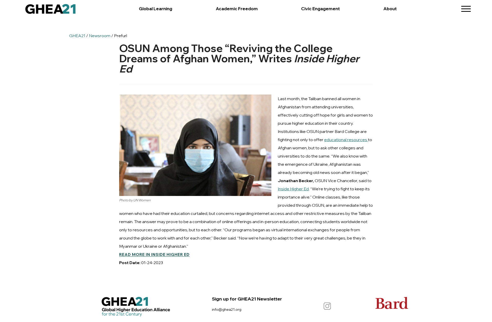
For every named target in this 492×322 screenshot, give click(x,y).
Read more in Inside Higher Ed (154, 254)
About (390, 8)
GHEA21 (77, 35)
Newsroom (99, 35)
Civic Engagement (320, 8)
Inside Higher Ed (293, 188)
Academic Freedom (237, 8)
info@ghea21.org (226, 309)
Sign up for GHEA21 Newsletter (247, 299)
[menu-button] (466, 7)
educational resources (346, 139)
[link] (50, 10)
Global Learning (155, 8)
